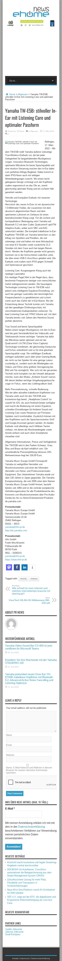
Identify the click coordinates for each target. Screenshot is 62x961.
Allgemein (23, 94)
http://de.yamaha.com (16, 530)
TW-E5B (23, 579)
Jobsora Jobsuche (14, 932)
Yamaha (34, 579)
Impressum (25, 958)
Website (10, 755)
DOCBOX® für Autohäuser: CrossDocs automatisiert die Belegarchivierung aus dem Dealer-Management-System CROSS (29, 872)
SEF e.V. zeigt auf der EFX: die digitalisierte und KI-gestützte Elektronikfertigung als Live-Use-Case (31, 900)
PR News (20, 131)
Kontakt (15, 958)
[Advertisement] (31, 53)
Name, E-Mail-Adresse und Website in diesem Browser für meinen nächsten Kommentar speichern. (29, 770)
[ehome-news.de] (31, 14)
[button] (9, 567)
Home (12, 94)
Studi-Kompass (12, 934)
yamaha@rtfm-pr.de (15, 527)
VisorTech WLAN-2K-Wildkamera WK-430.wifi (29, 600)
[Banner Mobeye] (31, 25)
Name (9, 735)
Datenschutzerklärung (31, 826)
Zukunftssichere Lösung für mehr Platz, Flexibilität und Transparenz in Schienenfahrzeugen (27, 882)
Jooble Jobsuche (13, 929)
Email (9, 745)
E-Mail (10, 808)
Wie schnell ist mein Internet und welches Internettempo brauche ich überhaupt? (31, 590)
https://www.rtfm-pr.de (16, 559)
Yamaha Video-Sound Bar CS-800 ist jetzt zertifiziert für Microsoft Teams (28, 647)
